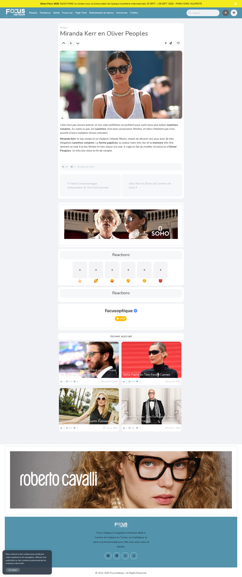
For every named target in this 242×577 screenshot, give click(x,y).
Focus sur (67, 12)
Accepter (13, 569)
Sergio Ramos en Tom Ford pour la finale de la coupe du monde (88, 372)
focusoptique (119, 311)
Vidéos (134, 12)
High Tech (81, 12)
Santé (56, 12)
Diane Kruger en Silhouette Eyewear (85, 421)
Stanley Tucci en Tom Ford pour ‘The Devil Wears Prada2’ (147, 419)
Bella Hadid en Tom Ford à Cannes (146, 375)
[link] (178, 43)
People (33, 12)
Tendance (45, 12)
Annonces (121, 12)
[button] (225, 13)
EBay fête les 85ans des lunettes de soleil (150, 185)
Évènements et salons (101, 12)
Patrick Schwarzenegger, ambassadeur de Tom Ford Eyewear (88, 185)
